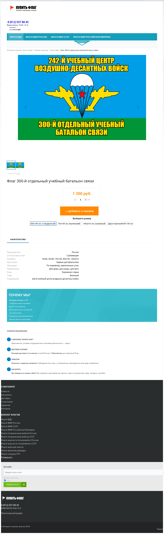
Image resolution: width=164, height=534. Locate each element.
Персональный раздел (11, 513)
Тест (8, 480)
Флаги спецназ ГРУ (10, 454)
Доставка (5, 398)
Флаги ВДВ (6, 419)
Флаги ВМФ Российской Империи (18, 429)
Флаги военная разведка (13, 450)
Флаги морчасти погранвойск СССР (19, 443)
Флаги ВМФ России (10, 423)
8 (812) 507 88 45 (18, 22)
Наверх (160, 529)
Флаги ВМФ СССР (9, 426)
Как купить (6, 394)
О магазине (7, 401)
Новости (5, 391)
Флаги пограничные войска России (19, 433)
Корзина (12, 27)
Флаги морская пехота (12, 447)
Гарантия (5, 405)
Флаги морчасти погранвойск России (20, 440)
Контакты (5, 408)
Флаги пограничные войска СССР (17, 436)
